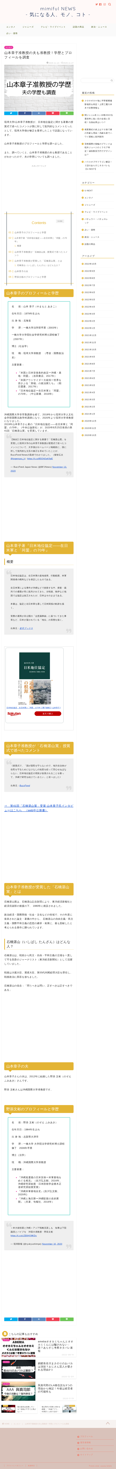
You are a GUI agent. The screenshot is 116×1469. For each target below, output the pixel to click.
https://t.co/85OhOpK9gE (40, 458)
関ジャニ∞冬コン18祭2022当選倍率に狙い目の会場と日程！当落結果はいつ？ (99, 118)
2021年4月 (90, 392)
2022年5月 (90, 300)
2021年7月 (90, 371)
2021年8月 (90, 364)
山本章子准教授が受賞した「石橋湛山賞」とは (38, 261)
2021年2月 (90, 407)
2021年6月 (90, 378)
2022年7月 (90, 285)
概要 (19, 246)
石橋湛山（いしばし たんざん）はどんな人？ (38, 265)
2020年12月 (90, 421)
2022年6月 (90, 292)
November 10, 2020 (52, 1244)
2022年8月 (90, 278)
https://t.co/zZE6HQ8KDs (24, 1235)
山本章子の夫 (21, 271)
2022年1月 (90, 328)
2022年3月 (90, 314)
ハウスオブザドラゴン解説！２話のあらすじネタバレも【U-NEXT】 (98, 165)
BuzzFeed (25, 785)
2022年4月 (90, 307)
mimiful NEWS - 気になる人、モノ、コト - (58, 11)
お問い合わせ (86, 1449)
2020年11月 (90, 428)
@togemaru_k (18, 458)
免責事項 (31, 1465)
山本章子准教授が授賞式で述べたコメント (41, 254)
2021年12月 (90, 335)
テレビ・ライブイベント (53, 27)
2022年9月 (90, 271)
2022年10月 (90, 264)
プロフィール (86, 1436)
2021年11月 (90, 342)
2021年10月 (90, 350)
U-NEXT (89, 191)
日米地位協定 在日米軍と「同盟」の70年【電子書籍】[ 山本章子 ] (34, 708)
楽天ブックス (26, 628)
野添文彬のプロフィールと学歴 (30, 277)
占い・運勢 (12, 33)
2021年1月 (90, 414)
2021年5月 (90, 385)
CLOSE (60, 221)
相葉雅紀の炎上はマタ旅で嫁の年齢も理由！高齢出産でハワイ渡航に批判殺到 (98, 133)
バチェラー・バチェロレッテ (96, 221)
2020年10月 (90, 435)
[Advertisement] (39, 188)
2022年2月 (90, 321)
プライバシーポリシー (15, 1465)
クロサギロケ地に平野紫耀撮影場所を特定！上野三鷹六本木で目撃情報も (98, 104)
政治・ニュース (99, 27)
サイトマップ (86, 1455)
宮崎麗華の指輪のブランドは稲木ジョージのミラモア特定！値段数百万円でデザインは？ (98, 149)
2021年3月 (90, 400)
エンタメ (10, 27)
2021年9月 (90, 357)
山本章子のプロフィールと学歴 (30, 232)
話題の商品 (78, 27)
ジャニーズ (28, 27)
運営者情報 (85, 1442)
